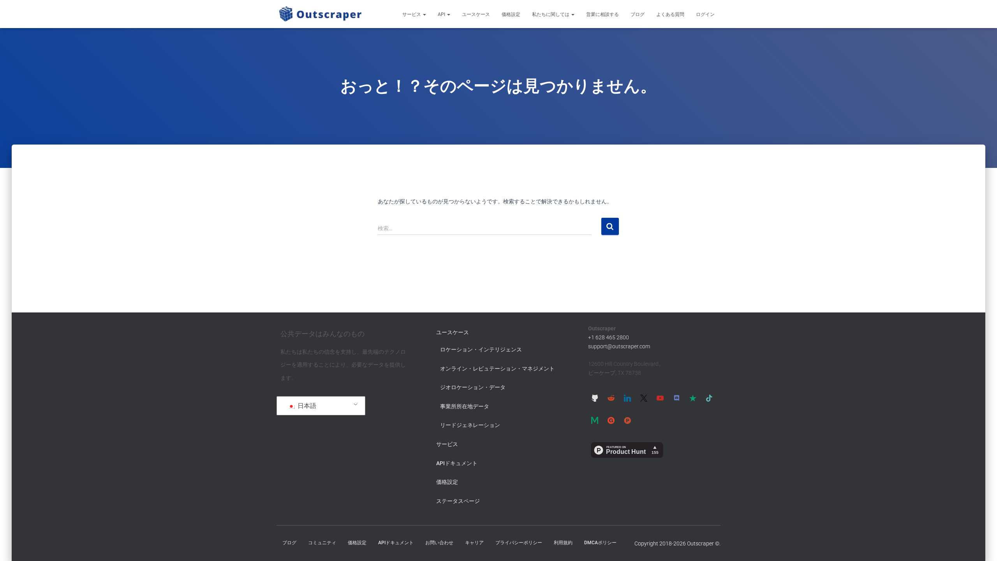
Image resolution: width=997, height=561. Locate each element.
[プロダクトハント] (627, 420)
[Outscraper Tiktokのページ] (709, 397)
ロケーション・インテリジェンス (481, 349)
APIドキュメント (456, 463)
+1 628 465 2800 (608, 337)
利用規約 (563, 542)
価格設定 (511, 14)
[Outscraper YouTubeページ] (660, 397)
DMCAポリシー (600, 542)
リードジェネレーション (470, 425)
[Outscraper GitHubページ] (594, 397)
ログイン (705, 14)
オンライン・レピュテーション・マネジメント (497, 368)
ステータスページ (458, 501)
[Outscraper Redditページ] (611, 397)
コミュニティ (322, 542)
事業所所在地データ (464, 406)
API (442, 14)
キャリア (474, 542)
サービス (412, 14)
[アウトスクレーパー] (320, 14)
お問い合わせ (439, 542)
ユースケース (476, 14)
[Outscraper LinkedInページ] (627, 397)
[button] (424, 14)
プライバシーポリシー (518, 542)
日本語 (306, 405)
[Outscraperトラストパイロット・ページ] (692, 397)
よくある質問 (670, 14)
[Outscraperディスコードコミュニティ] (676, 397)
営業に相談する (602, 14)
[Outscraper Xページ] (643, 397)
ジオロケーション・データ (473, 387)
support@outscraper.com (619, 346)
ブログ (638, 14)
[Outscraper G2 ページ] (611, 420)
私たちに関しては (551, 14)
